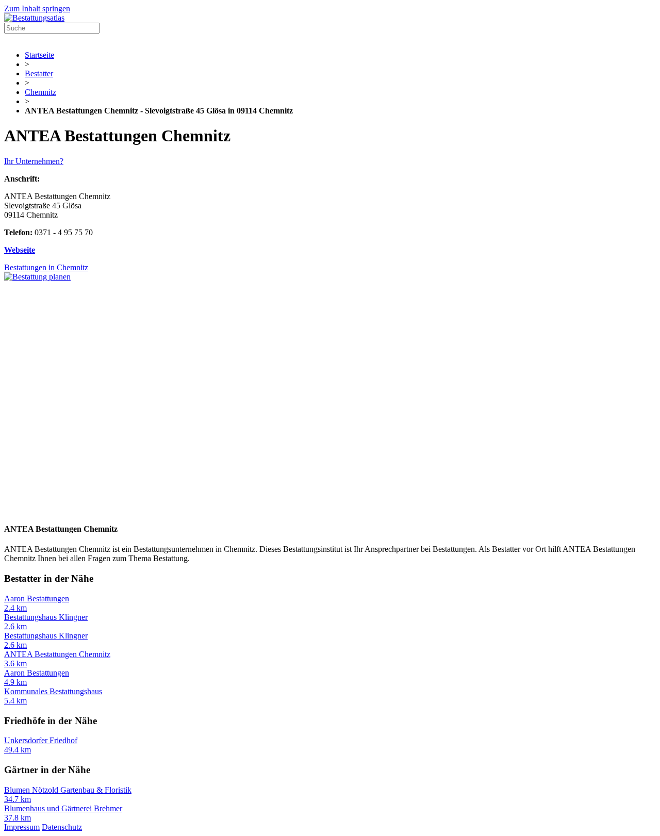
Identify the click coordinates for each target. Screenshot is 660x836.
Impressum (22, 827)
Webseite (19, 249)
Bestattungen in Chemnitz (46, 267)
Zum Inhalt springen (37, 8)
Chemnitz (40, 92)
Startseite (39, 55)
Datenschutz (62, 827)
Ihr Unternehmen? (33, 161)
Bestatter (39, 73)
